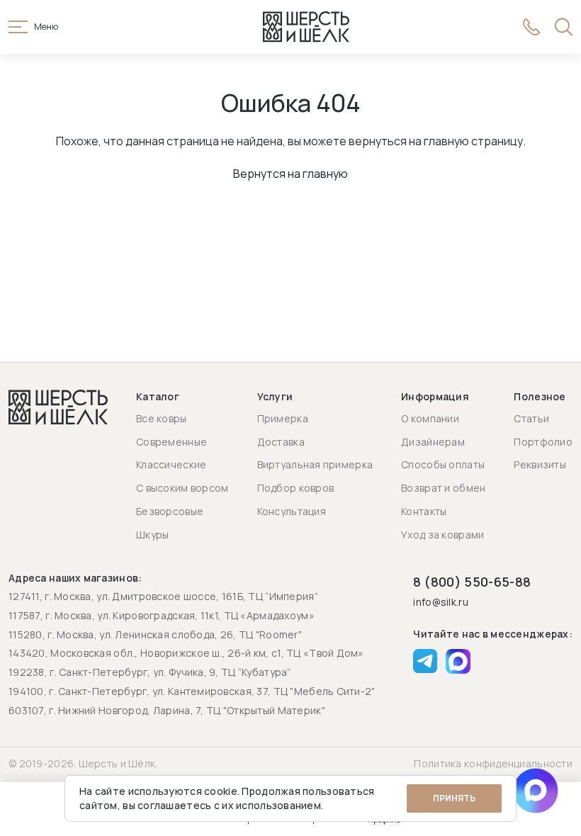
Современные (171, 441)
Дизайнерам (433, 441)
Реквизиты (540, 464)
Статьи (531, 418)
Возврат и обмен (443, 488)
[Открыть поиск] (563, 27)
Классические (171, 464)
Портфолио (543, 441)
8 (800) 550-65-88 (472, 581)
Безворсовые (169, 511)
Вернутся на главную (290, 173)
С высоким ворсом (182, 488)
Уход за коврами (442, 534)
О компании (430, 418)
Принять (454, 798)
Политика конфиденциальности (493, 763)
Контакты (423, 511)
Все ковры (161, 418)
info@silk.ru (440, 603)
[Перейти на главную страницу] (306, 27)
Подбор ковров (295, 488)
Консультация (291, 511)
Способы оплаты (443, 464)
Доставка (281, 441)
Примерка (282, 418)
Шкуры (152, 534)
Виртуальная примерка (315, 464)
